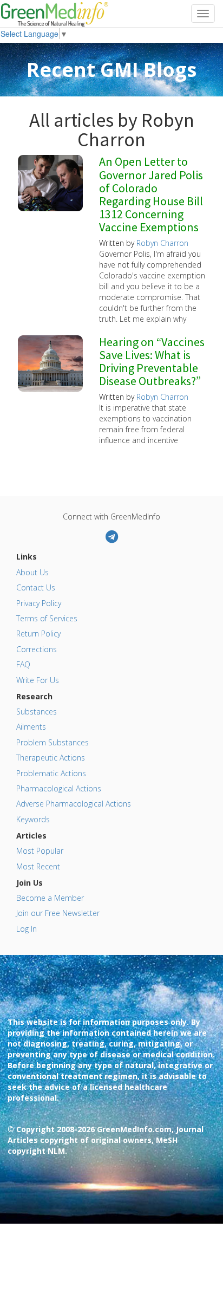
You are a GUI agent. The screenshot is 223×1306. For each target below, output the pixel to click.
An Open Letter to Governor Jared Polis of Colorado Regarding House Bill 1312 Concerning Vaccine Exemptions (151, 195)
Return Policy (38, 633)
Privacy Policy (38, 603)
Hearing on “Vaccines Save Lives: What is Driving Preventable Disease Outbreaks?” (152, 362)
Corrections (36, 649)
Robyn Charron (162, 243)
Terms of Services (46, 618)
